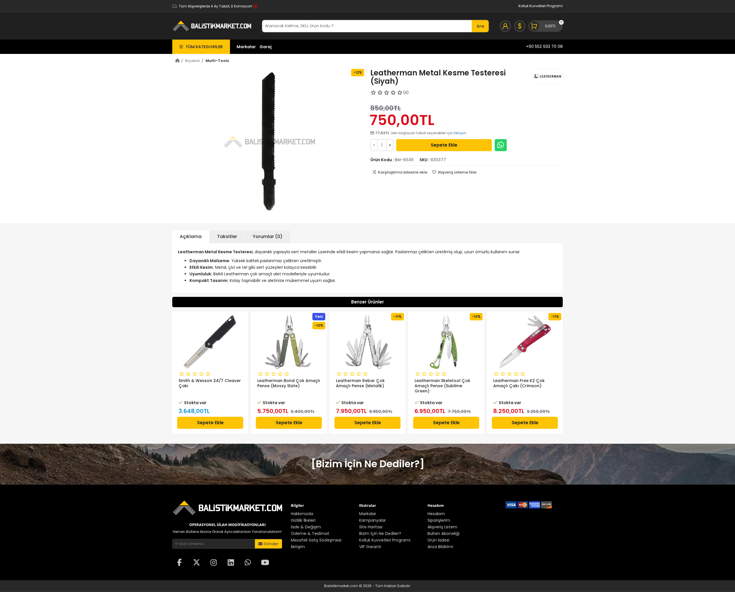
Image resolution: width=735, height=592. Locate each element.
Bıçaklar (192, 60)
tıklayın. (460, 133)
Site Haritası (370, 527)
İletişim (298, 547)
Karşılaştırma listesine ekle (403, 172)
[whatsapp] (248, 563)
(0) (406, 92)
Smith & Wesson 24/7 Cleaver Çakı (210, 383)
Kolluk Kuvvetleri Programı (541, 5)
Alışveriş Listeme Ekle (457, 172)
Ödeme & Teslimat (310, 533)
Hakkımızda (302, 514)
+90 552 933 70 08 (544, 46)
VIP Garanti (370, 547)
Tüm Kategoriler (203, 47)
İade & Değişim (306, 527)
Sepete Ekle (444, 145)
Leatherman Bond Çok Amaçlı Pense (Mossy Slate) (288, 383)
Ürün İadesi (438, 540)
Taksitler (227, 236)
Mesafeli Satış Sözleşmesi (316, 540)
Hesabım (436, 514)
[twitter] (196, 563)
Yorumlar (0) (268, 236)
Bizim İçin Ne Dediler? (380, 533)
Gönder (270, 544)
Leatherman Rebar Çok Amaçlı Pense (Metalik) (360, 383)
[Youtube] (265, 563)
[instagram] (213, 563)
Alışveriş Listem (442, 527)
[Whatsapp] (501, 145)
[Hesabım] (505, 26)
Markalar (246, 47)
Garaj (266, 47)
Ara (480, 26)
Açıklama (191, 236)
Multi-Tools (217, 60)
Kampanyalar (372, 520)
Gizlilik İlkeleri (303, 520)
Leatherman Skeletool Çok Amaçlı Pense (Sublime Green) (442, 386)
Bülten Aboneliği (443, 533)
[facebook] (179, 563)
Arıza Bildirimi (440, 547)
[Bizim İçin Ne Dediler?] (367, 464)
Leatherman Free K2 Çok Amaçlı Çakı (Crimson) (519, 383)
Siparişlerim (439, 520)
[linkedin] (231, 563)
